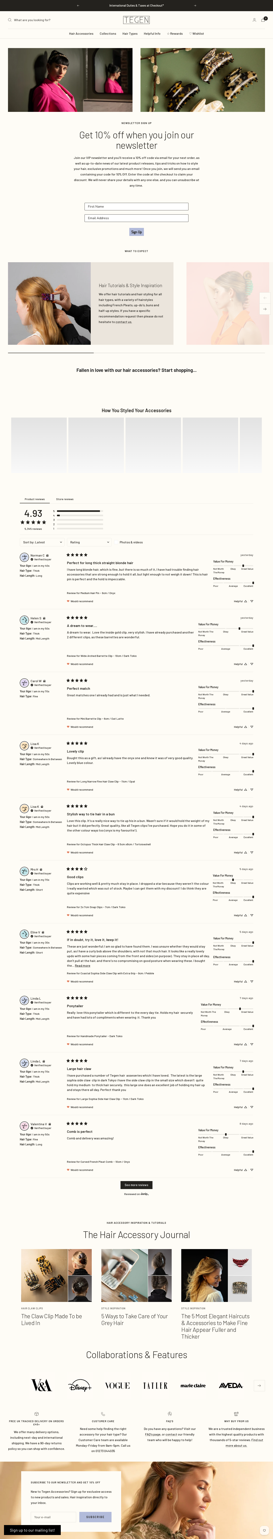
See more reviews (136, 1185)
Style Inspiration (113, 1308)
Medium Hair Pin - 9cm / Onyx (98, 593)
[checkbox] (136, 542)
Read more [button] (82, 965)
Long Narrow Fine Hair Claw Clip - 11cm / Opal (108, 781)
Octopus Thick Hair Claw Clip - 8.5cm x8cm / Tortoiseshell (116, 844)
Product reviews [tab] (35, 499)
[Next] (265, 309)
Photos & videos (131, 542)
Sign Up (136, 232)
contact (171, 1434)
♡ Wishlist (196, 33)
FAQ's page (152, 1434)
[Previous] (265, 297)
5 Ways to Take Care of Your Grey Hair (134, 1319)
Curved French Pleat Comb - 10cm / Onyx (105, 1161)
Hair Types (130, 33)
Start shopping (177, 370)
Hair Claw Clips (32, 1308)
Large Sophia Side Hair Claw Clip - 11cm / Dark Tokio (112, 1099)
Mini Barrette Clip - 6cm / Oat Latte (102, 718)
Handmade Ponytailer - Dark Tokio (102, 1036)
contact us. (124, 322)
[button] (39, 445)
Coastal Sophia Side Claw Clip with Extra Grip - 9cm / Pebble (117, 973)
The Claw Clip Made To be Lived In (51, 1319)
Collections (108, 33)
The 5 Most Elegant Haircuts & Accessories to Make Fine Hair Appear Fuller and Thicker (215, 1326)
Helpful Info (152, 33)
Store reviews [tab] (65, 499)
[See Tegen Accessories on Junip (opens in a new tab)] (145, 1193)
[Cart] (263, 20)
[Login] (254, 20)
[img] (47, 555)
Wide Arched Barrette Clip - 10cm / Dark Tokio (109, 655)
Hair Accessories (81, 33)
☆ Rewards (175, 33)
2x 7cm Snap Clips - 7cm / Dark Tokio (103, 907)
